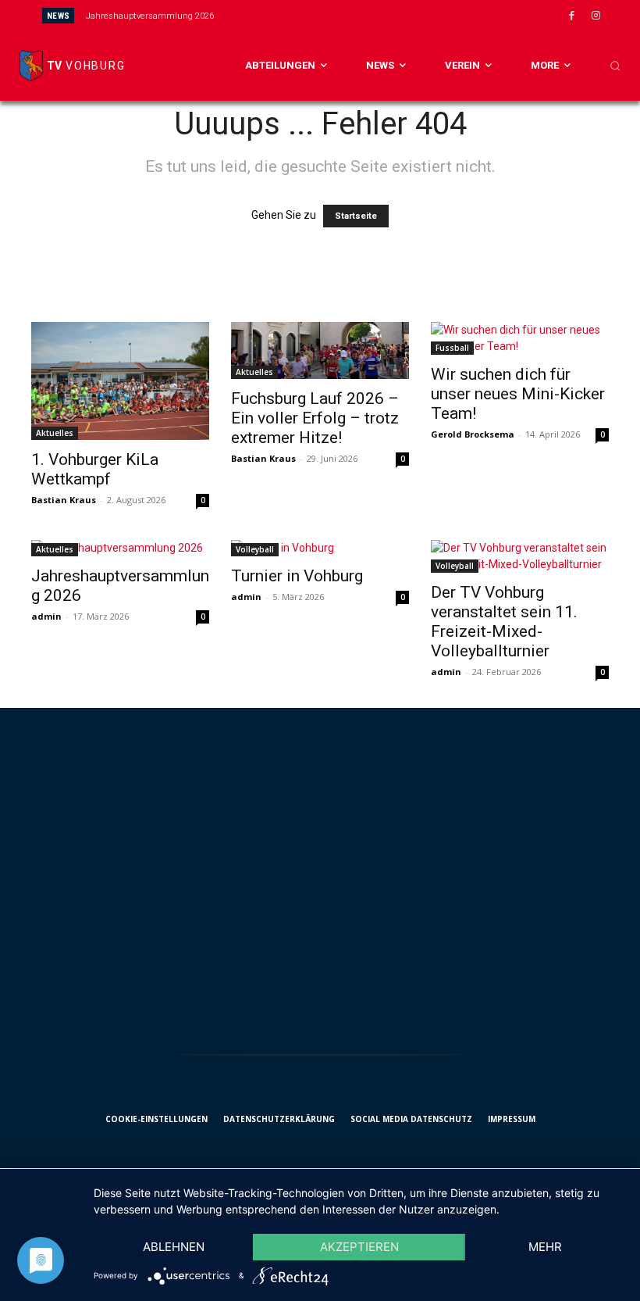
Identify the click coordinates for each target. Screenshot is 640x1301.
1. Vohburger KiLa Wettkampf (94, 469)
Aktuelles (54, 432)
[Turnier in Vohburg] (320, 548)
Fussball (452, 347)
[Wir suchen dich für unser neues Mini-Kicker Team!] (520, 338)
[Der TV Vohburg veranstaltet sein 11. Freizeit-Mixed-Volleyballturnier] (520, 556)
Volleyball (255, 549)
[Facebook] (571, 16)
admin (46, 616)
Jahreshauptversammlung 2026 (150, 16)
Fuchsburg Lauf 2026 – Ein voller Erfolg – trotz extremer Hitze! (315, 418)
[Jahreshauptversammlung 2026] (120, 548)
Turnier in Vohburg (297, 576)
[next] (365, 15)
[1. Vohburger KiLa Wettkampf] (120, 381)
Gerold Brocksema (472, 434)
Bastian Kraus (63, 500)
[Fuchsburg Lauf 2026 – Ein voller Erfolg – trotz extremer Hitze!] (320, 350)
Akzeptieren (359, 1246)
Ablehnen (173, 1246)
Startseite (356, 216)
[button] (615, 65)
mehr (545, 1246)
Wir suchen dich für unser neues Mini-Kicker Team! (518, 394)
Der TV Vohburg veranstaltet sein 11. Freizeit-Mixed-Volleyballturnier (504, 621)
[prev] (340, 15)
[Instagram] (595, 16)
